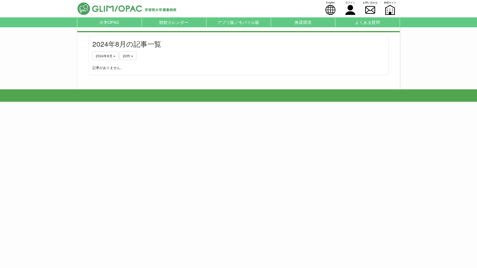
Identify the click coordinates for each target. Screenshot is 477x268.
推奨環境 (303, 22)
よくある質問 (367, 22)
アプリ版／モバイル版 (238, 22)
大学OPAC (109, 22)
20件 (127, 55)
